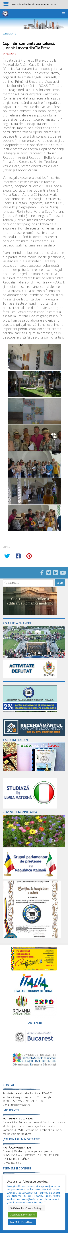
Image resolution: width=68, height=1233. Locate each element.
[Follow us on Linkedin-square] (55, 572)
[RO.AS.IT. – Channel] (34, 656)
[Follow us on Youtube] (62, 572)
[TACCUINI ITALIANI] (34, 770)
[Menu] (63, 13)
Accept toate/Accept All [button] (22, 1214)
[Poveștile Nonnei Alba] (34, 845)
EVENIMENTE (9, 33)
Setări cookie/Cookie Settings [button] (26, 1208)
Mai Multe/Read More (22, 1222)
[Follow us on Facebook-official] (42, 572)
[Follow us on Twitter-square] (48, 572)
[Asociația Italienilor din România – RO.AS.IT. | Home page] (6, 13)
